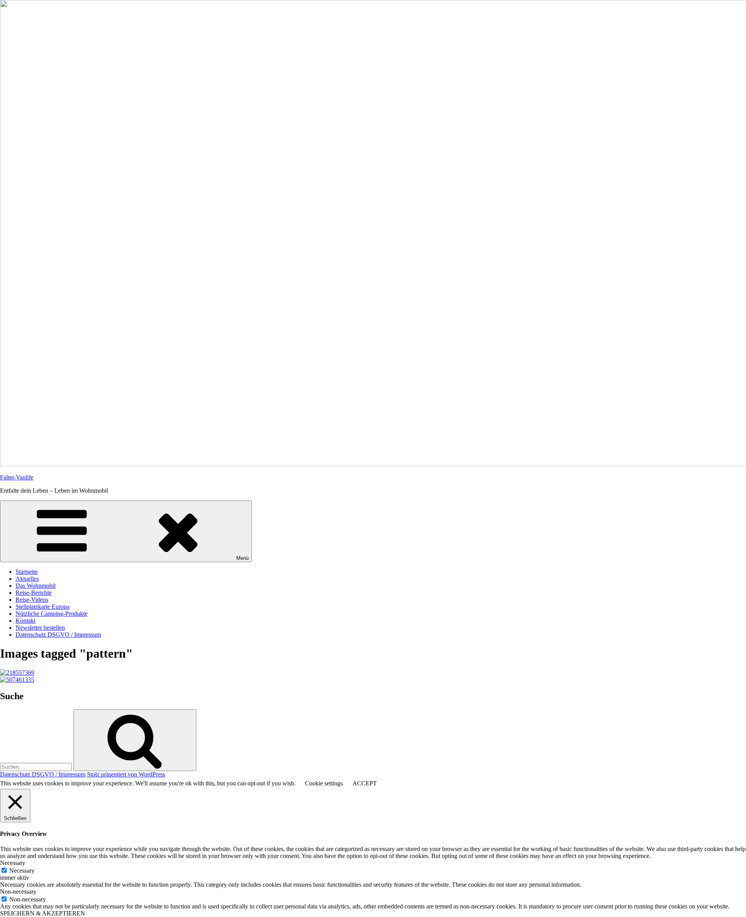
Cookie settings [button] (324, 783)
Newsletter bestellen (40, 627)
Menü (242, 558)
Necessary (22, 870)
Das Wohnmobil (36, 585)
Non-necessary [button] (18, 891)
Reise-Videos (32, 599)
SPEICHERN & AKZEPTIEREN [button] (42, 913)
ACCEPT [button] (364, 783)
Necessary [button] (12, 863)
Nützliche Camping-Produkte (51, 613)
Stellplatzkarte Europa (43, 606)
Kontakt (25, 620)
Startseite (27, 571)
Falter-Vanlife (16, 477)
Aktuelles (27, 578)
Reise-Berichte (34, 592)
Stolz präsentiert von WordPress (126, 774)
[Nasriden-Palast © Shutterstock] (17, 672)
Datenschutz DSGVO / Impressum (58, 634)
